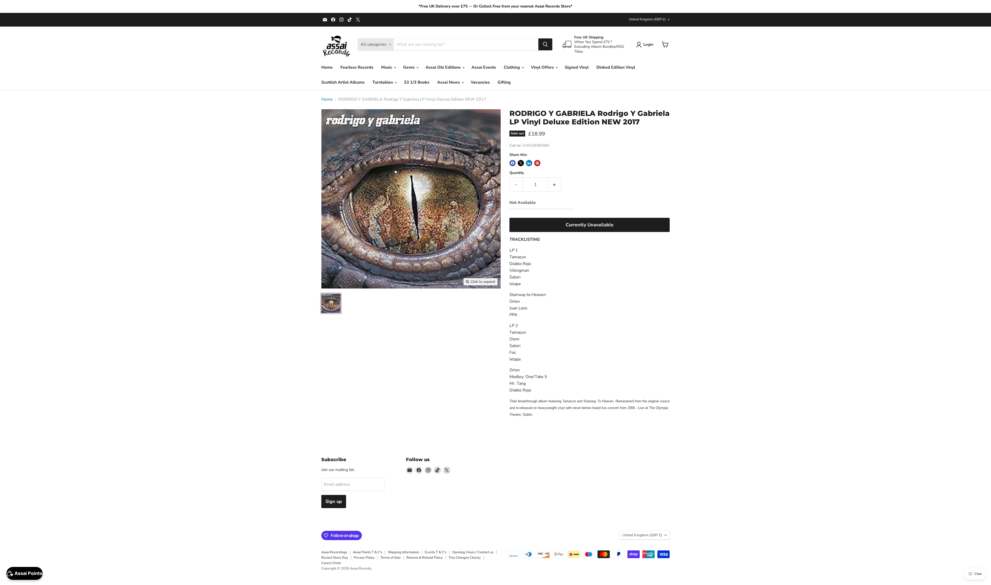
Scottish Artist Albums (343, 82)
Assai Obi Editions (444, 67)
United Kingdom (647, 19)
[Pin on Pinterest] (537, 163)
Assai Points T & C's (367, 552)
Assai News (449, 82)
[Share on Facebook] (512, 163)
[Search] (545, 44)
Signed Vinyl (577, 67)
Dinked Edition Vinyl (615, 67)
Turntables (383, 82)
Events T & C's (435, 552)
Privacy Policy (364, 557)
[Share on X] (521, 163)
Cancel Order (331, 563)
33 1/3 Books (416, 82)
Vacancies (480, 82)
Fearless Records (356, 67)
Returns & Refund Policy (424, 557)
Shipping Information (403, 552)
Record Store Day (334, 557)
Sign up (333, 501)
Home (327, 67)
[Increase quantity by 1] (554, 185)
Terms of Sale (390, 557)
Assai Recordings (334, 552)
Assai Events (483, 67)
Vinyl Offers (543, 67)
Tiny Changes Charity (465, 557)
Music (387, 67)
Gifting (504, 82)
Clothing (512, 67)
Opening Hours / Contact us (472, 552)
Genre (409, 67)
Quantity (516, 173)
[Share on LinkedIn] (529, 163)
